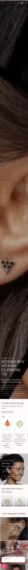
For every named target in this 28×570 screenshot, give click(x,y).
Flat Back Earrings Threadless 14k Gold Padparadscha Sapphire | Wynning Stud (7, 439)
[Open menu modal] (25, 2)
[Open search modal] (19, 2)
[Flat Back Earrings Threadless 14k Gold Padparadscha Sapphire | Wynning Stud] (7, 423)
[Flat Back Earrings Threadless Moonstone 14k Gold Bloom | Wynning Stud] (19, 423)
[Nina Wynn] (3, 2)
